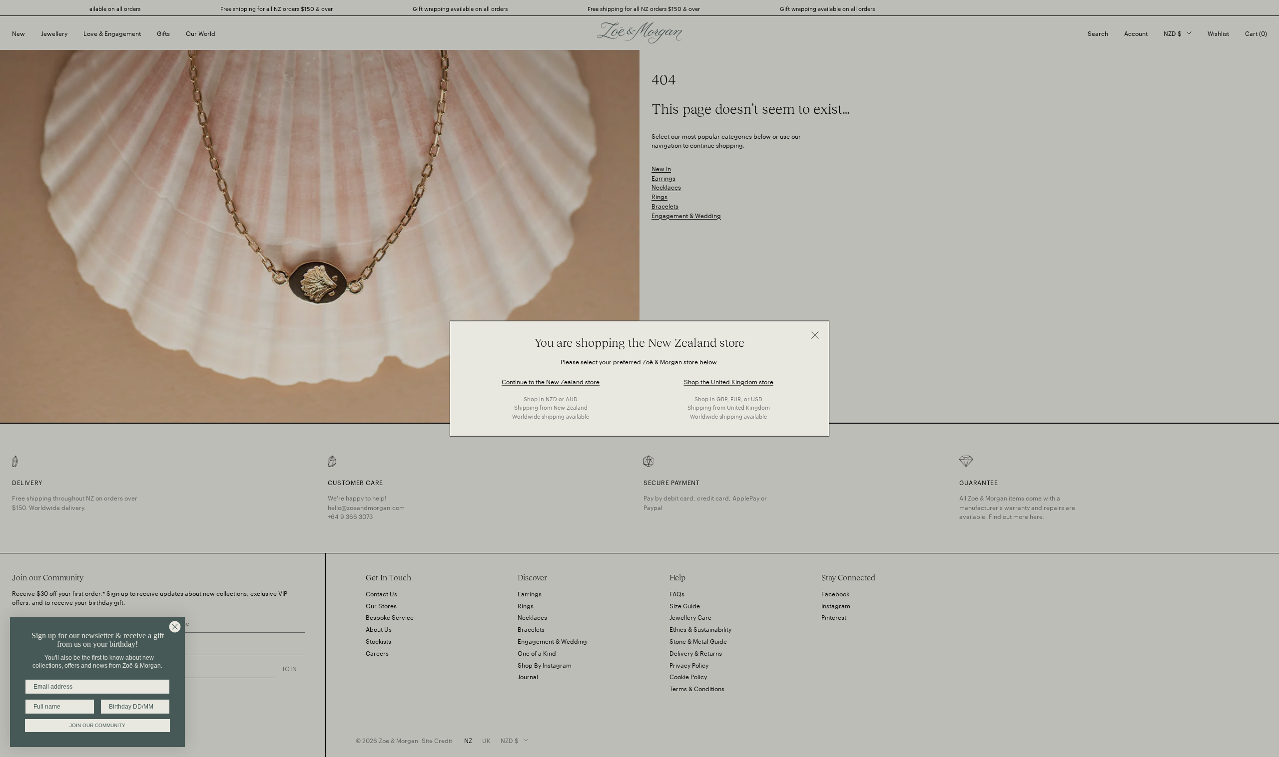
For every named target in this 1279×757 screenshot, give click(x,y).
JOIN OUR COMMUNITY (97, 725)
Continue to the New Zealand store (551, 380)
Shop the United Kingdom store (728, 380)
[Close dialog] (175, 627)
